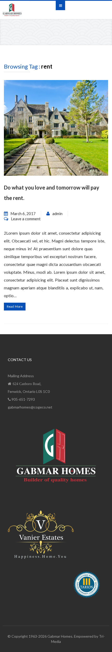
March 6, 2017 (23, 213)
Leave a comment (26, 218)
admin (57, 213)
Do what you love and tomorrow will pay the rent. (51, 192)
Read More (15, 306)
